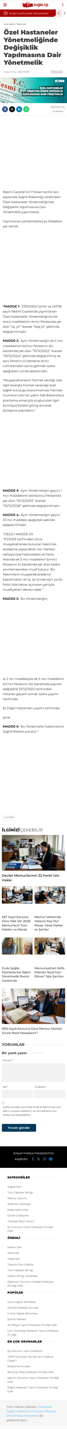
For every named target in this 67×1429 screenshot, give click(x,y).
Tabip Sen (13, 1258)
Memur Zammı (17, 1198)
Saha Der (13, 1253)
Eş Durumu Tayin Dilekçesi (24, 1351)
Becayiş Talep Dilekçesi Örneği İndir (30, 1372)
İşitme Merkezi (16, 1319)
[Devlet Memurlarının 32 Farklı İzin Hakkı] (33, 852)
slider (10, 817)
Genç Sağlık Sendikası (21, 1302)
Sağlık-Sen (14, 1186)
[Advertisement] (33, 152)
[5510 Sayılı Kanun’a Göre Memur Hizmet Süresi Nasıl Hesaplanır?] (33, 1006)
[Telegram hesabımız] (50, 1159)
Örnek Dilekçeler (18, 1215)
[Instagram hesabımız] (44, 1159)
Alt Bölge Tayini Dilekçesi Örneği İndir (32, 1325)
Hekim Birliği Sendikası (22, 1276)
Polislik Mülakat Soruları (23, 1307)
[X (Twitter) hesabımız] (38, 1159)
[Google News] (57, 111)
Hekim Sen (14, 1247)
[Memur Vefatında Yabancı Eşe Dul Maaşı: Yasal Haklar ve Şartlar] (49, 899)
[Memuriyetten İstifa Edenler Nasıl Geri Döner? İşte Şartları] (49, 950)
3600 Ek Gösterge (19, 1204)
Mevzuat (57, 71)
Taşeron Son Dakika (20, 1264)
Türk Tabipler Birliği (20, 1192)
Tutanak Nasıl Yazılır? (21, 1221)
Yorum (8, 1060)
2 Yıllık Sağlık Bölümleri (22, 1313)
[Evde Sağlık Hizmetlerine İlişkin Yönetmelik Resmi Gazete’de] (17, 950)
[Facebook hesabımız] (33, 1159)
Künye (37, 1411)
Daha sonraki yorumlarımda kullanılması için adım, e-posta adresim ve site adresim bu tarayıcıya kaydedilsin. (32, 1110)
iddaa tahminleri (18, 1209)
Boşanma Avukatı (19, 1366)
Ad (5, 1086)
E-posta (41, 1086)
